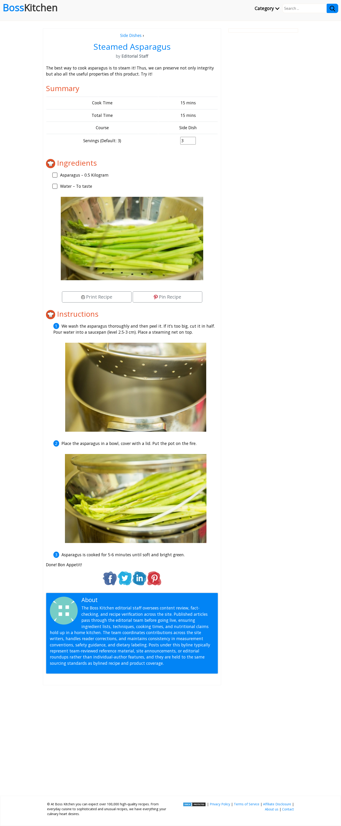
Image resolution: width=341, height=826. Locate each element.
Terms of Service (246, 804)
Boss (30, 7)
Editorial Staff (117, 600)
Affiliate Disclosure (277, 804)
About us (271, 809)
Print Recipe (98, 297)
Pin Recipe (169, 297)
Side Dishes (131, 35)
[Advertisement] (132, 738)
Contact (288, 809)
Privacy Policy (220, 804)
